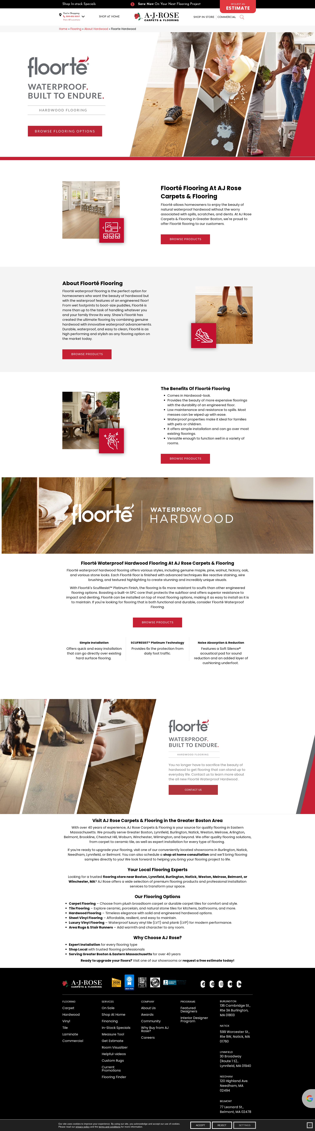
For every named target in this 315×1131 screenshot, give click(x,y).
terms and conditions (109, 1126)
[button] (185, 239)
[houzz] (239, 984)
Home (63, 29)
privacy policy (83, 1126)
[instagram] (221, 984)
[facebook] (203, 984)
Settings (244, 1125)
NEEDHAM (226, 1076)
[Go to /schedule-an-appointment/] (238, 6)
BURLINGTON (228, 1001)
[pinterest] (212, 984)
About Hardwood (96, 29)
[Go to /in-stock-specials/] (92, 4)
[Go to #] (242, 17)
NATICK (224, 1026)
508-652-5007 (73, 16)
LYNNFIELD (226, 1052)
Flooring (75, 29)
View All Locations (71, 20)
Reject (222, 1125)
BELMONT (226, 1101)
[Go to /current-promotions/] (168, 4)
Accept (200, 1125)
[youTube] (230, 984)
